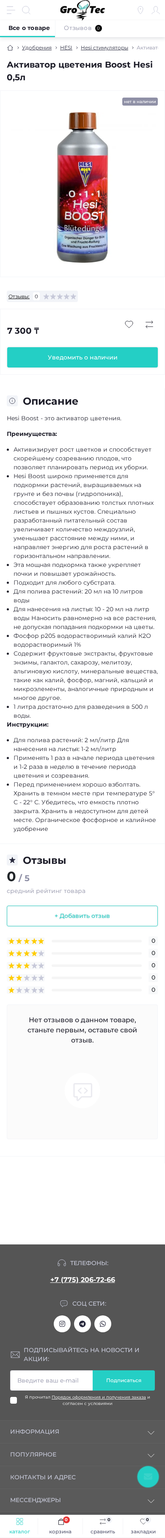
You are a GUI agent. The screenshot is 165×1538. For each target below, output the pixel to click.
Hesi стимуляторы (104, 47)
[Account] (155, 10)
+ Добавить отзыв (82, 916)
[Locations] (140, 10)
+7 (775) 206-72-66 (82, 1280)
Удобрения (37, 47)
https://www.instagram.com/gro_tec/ (62, 1323)
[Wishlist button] (129, 324)
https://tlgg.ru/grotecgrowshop (82, 1323)
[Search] (26, 10)
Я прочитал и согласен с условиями (87, 1400)
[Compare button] (149, 324)
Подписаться (123, 1380)
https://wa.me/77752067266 (102, 1323)
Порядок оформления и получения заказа (99, 1397)
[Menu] (11, 10)
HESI (66, 47)
